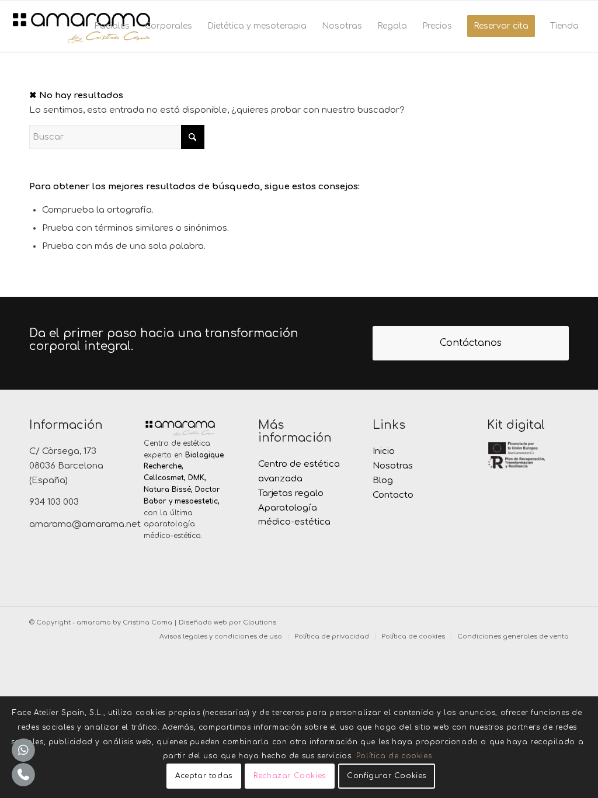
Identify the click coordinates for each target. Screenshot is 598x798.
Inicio (384, 451)
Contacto (393, 495)
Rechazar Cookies (289, 776)
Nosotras (393, 466)
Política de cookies (394, 756)
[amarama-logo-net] (81, 26)
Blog (383, 480)
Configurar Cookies (386, 776)
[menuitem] (112, 26)
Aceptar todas (203, 776)
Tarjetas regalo (291, 493)
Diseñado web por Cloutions (227, 622)
